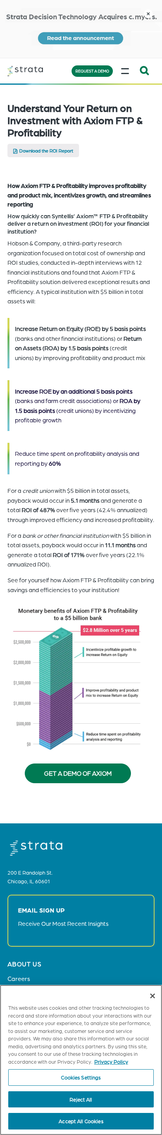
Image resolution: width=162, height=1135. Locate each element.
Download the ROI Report (46, 150)
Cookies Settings (81, 1077)
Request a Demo (92, 71)
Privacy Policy (111, 1061)
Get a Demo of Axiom (78, 773)
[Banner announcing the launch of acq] (81, 29)
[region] (81, 1060)
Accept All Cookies (81, 1121)
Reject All (81, 1099)
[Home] (36, 71)
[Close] (152, 996)
